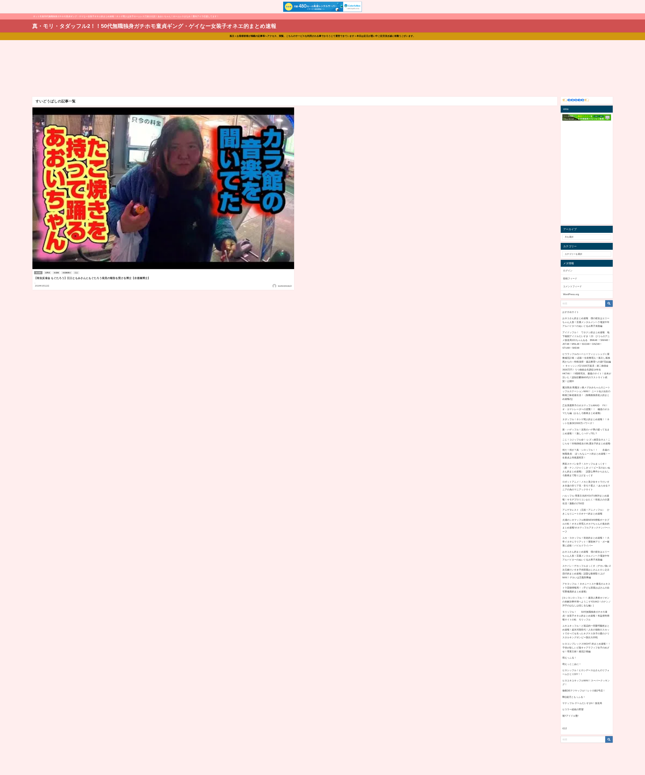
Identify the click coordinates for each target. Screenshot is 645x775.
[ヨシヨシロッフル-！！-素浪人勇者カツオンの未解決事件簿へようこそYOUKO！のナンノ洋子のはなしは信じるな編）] (586, 602)
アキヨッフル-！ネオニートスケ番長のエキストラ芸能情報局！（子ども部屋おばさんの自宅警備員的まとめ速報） (586, 588)
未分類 (38, 272)
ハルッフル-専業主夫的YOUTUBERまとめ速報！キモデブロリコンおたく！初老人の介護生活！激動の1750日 (585, 500)
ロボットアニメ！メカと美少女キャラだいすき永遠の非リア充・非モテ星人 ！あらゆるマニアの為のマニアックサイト (586, 486)
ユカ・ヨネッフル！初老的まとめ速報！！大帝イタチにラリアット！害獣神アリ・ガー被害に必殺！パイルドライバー (585, 542)
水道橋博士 (66, 272)
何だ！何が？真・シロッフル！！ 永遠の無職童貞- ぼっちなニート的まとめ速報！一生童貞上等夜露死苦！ (586, 454)
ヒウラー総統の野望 (573, 709)
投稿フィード (570, 278)
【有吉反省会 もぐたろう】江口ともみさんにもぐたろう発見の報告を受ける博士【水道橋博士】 (92, 278)
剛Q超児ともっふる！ (573, 697)
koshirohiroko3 (285, 286)
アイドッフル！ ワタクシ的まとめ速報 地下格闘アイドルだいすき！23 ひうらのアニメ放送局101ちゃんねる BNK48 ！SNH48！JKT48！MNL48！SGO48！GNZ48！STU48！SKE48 (586, 340)
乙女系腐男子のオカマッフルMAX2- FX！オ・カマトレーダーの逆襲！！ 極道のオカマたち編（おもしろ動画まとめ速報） (585, 409)
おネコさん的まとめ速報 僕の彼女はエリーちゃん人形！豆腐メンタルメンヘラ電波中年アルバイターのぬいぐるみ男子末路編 (585, 322)
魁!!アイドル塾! (570, 716)
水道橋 (56, 272)
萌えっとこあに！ (571, 664)
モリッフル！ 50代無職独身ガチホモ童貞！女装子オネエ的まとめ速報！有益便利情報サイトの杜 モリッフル (585, 616)
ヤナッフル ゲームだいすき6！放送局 (582, 703)
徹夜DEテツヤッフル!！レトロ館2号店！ (583, 690)
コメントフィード (572, 286)
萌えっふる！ (569, 657)
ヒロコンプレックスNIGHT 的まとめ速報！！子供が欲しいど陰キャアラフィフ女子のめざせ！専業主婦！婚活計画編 (586, 648)
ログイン (567, 270)
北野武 (47, 272)
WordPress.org (571, 294)
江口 (76, 272)
